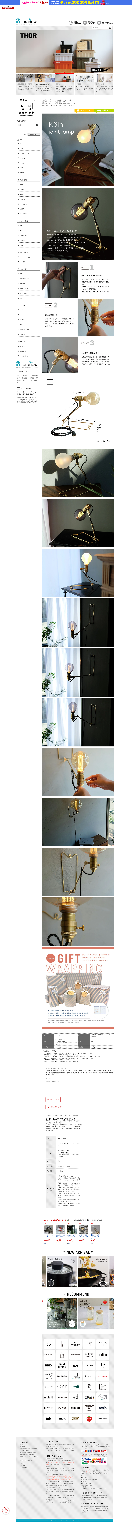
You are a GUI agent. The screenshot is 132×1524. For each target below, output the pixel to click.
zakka (60, 105)
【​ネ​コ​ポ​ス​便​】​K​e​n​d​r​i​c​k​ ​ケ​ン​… (95, 1236)
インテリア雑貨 (56, 100)
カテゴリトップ (46, 100)
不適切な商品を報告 (72, 1115)
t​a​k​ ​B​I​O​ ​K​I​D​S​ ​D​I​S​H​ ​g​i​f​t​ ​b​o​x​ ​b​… (83, 1236)
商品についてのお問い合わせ (55, 1115)
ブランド (54, 105)
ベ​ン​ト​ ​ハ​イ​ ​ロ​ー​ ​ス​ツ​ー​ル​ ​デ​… (48, 1236)
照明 (64, 102)
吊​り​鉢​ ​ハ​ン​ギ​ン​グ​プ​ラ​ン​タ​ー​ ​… (71, 1236)
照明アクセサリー (72, 104)
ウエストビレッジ (69, 105)
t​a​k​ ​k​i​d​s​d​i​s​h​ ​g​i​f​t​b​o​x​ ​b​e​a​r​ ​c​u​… (60, 1235)
